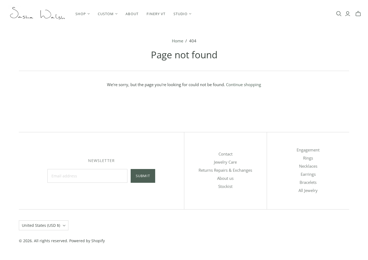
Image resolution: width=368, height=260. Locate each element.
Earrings (308, 174)
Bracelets (308, 182)
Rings (308, 158)
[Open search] (339, 13)
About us (225, 178)
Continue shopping (243, 84)
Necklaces (308, 166)
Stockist (225, 186)
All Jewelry (308, 190)
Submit (143, 175)
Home (177, 40)
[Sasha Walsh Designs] (37, 13)
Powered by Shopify (87, 240)
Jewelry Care (225, 162)
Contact (225, 154)
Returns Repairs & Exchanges (225, 170)
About (132, 13)
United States (41, 225)
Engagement (308, 150)
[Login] (347, 14)
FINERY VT (156, 13)
